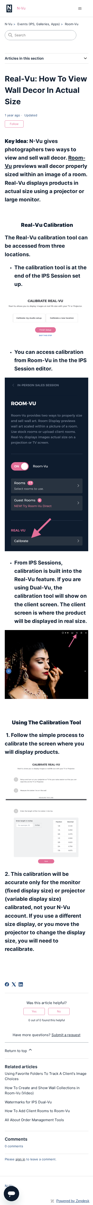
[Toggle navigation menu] (80, 8)
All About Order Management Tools (34, 1120)
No (59, 1011)
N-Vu (8, 24)
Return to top (16, 1050)
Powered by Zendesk (72, 1201)
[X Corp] (14, 984)
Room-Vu (71, 24)
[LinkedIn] (21, 984)
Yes (34, 1011)
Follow (14, 124)
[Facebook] (7, 984)
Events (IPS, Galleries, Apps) (38, 24)
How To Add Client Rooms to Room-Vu (37, 1111)
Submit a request (66, 1035)
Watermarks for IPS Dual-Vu (28, 1102)
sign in (20, 1159)
